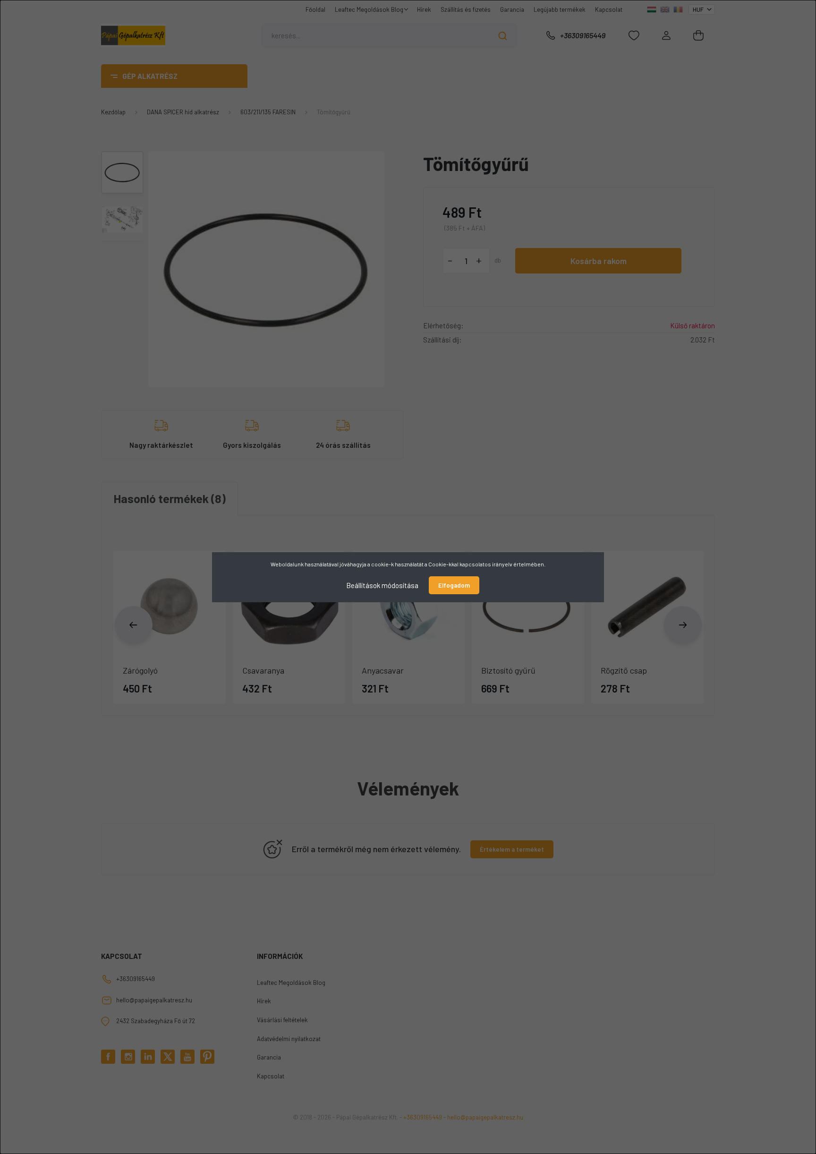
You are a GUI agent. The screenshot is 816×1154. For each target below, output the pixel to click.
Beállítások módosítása (382, 585)
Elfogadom (454, 585)
